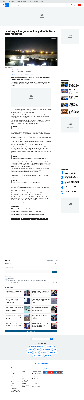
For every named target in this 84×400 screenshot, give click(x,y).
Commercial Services (36, 371)
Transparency (35, 378)
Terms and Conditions (36, 373)
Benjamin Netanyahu (42, 218)
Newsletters (46, 375)
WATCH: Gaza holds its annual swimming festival (21, 208)
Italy (36, 352)
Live (79, 4)
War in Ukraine (50, 346)
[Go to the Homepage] (7, 5)
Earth (51, 5)
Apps (23, 378)
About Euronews (35, 369)
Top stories (65, 80)
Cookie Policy (35, 374)
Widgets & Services (26, 381)
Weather (23, 373)
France (54, 349)
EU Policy (27, 5)
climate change (53, 352)
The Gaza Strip (16, 218)
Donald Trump (31, 349)
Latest (13, 5)
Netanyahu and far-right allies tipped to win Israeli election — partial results (26, 211)
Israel (33, 218)
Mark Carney (48, 355)
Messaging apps (25, 380)
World (22, 5)
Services (23, 367)
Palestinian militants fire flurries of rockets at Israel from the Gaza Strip (27, 128)
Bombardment (25, 218)
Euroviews (61, 5)
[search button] (40, 1)
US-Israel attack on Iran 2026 (37, 346)
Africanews (24, 383)
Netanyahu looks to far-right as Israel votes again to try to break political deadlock (27, 214)
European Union (46, 349)
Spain (38, 349)
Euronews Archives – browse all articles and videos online (15, 391)
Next (43, 5)
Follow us (23, 376)
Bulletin (23, 371)
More (33, 367)
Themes (13, 367)
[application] (31, 51)
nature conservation (37, 355)
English (5, 1)
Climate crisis (43, 352)
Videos (12, 385)
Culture (47, 5)
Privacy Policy (35, 376)
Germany (30, 352)
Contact (33, 380)
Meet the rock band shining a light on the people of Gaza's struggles (26, 182)
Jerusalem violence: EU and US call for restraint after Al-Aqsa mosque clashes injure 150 (30, 158)
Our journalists (14, 388)
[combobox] (46, 1)
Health (55, 5)
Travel (38, 5)
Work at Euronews (35, 381)
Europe (17, 5)
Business (33, 5)
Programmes (13, 386)
